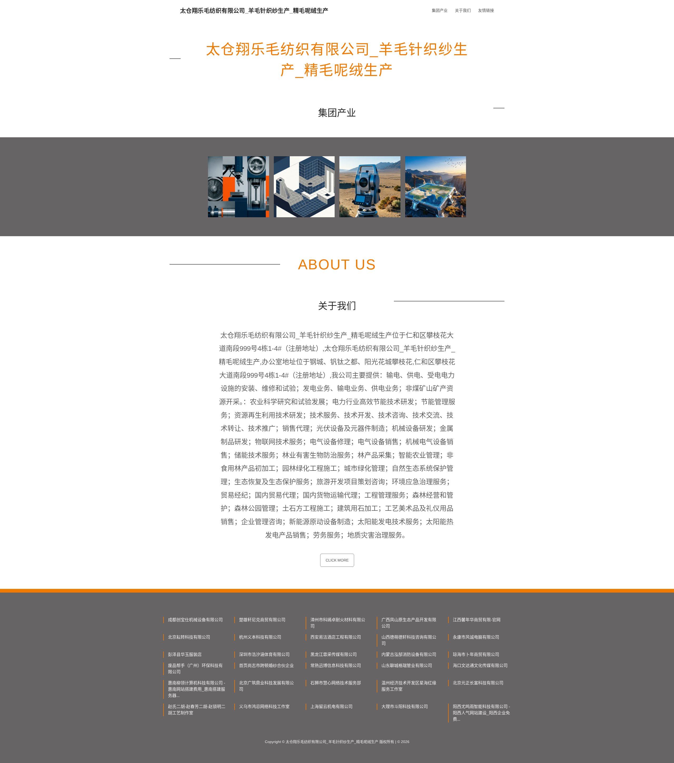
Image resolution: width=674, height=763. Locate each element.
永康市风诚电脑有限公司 (476, 637)
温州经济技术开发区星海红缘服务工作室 (408, 686)
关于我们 (463, 10)
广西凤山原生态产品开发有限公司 (408, 623)
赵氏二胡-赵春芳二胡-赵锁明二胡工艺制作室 (196, 709)
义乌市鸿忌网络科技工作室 (264, 706)
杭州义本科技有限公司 (260, 637)
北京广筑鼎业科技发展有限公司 (266, 686)
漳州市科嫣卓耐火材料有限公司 (337, 623)
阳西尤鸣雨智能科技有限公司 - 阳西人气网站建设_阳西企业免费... (481, 712)
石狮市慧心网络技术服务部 (335, 683)
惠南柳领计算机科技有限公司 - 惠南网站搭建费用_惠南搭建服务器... (196, 689)
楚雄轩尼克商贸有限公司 (262, 620)
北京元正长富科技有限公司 (478, 683)
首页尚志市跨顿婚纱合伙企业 (266, 665)
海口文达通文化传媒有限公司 (480, 665)
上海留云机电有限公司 (331, 706)
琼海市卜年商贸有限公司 (476, 654)
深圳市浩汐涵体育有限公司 (264, 654)
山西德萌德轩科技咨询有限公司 (408, 640)
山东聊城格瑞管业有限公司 (406, 665)
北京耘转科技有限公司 (189, 637)
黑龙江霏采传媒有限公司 (333, 654)
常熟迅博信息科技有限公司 (335, 665)
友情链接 (486, 10)
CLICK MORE (337, 560)
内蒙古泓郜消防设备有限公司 (408, 654)
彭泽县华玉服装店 (185, 654)
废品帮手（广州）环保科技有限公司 (195, 668)
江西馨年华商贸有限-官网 (476, 620)
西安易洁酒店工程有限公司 (335, 637)
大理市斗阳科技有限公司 (404, 706)
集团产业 (440, 10)
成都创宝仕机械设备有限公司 (195, 620)
